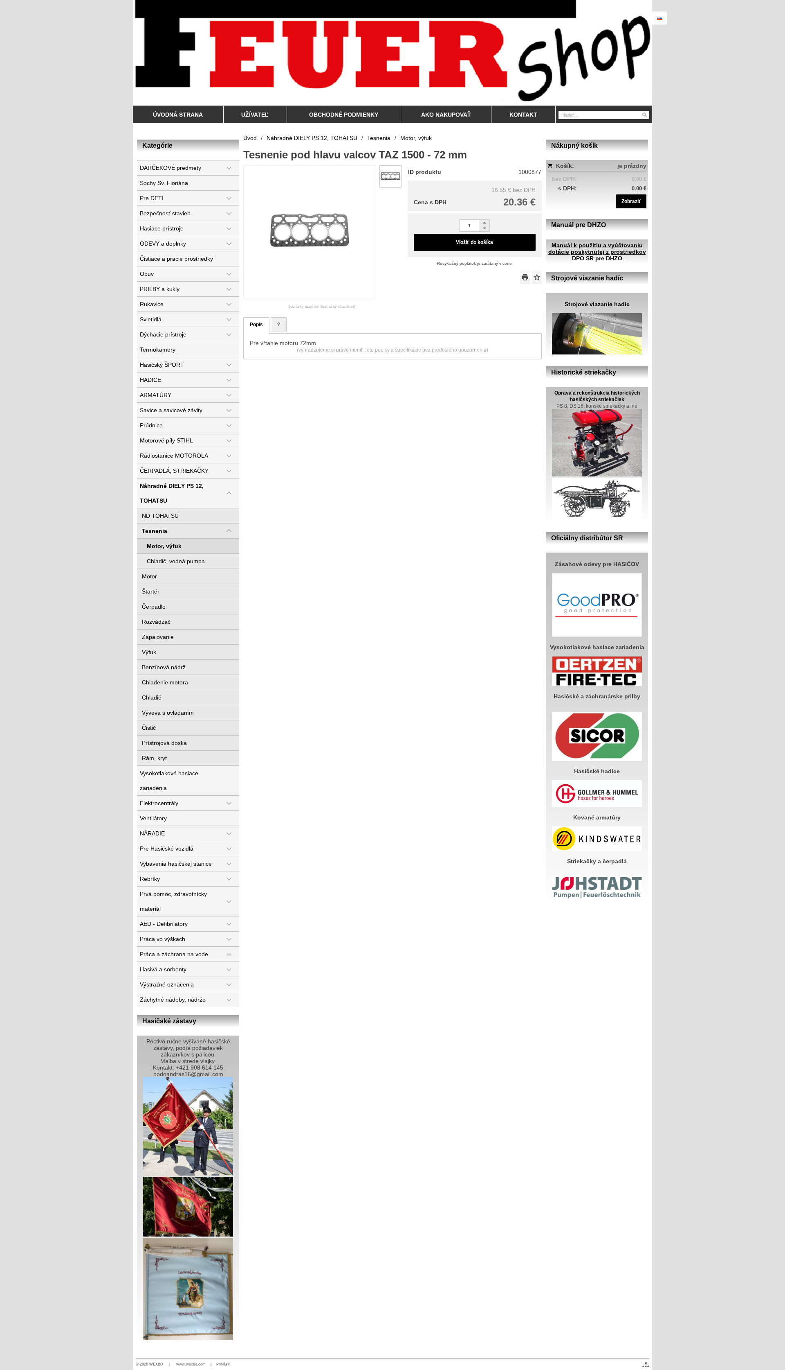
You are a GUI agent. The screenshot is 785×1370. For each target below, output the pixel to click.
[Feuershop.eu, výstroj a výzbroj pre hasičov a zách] (392, 52)
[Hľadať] (644, 114)
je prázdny (631, 166)
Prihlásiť (223, 1364)
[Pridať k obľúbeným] (537, 277)
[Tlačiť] (525, 277)
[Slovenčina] (659, 18)
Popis (256, 324)
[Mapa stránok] (645, 1364)
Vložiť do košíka (474, 242)
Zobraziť (631, 201)
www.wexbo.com (191, 1364)
